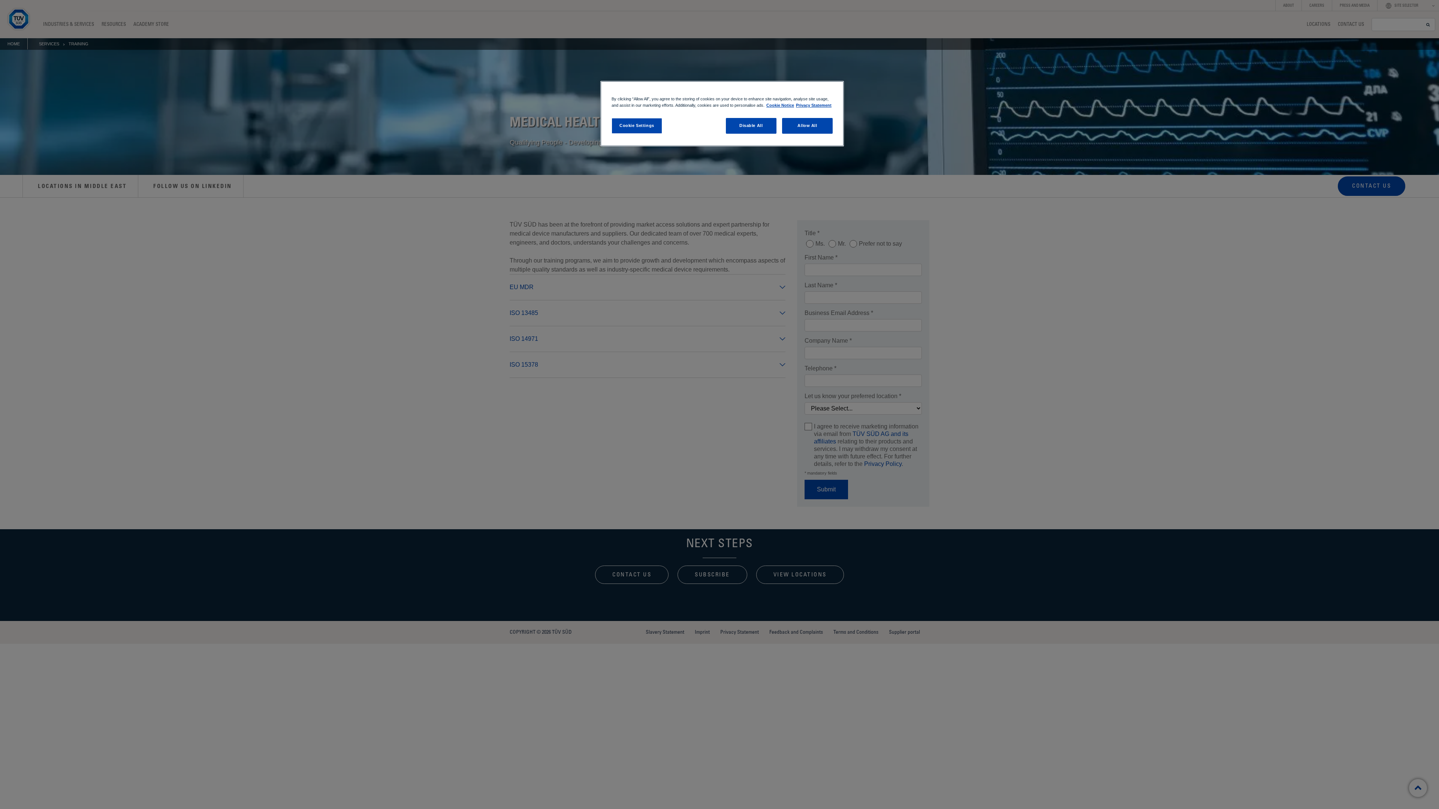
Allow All (807, 125)
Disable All (751, 125)
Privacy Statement (814, 105)
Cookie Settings (636, 125)
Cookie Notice (780, 105)
